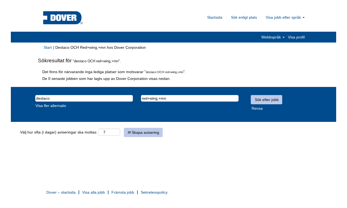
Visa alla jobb (93, 192)
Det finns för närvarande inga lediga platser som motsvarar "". (114, 72)
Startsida (214, 17)
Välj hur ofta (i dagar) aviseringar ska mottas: (58, 132)
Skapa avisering (145, 132)
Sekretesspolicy (154, 192)
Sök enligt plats (244, 17)
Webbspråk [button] (271, 37)
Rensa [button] (257, 108)
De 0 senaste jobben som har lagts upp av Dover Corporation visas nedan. (106, 78)
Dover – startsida (61, 192)
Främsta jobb (122, 192)
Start (48, 47)
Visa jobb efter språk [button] (284, 17)
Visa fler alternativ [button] (51, 105)
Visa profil (296, 37)
